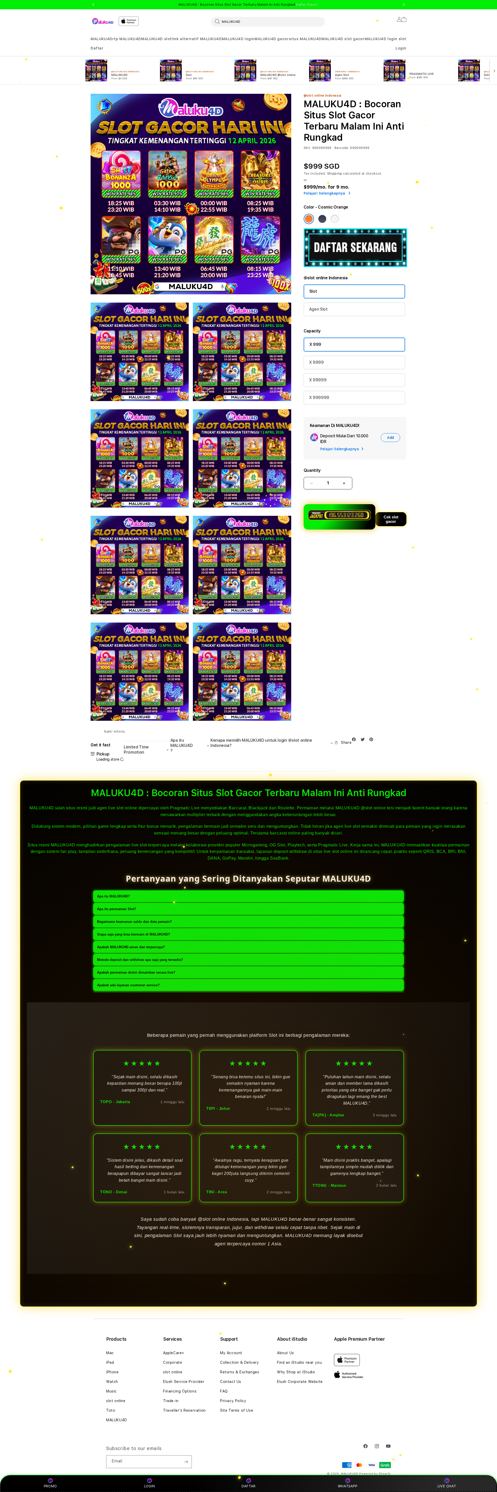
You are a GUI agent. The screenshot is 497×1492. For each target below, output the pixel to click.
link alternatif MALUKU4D (197, 39)
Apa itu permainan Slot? (116, 909)
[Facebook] (355, 740)
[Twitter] (364, 740)
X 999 (315, 344)
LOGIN (149, 1486)
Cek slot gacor (391, 519)
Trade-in (171, 1401)
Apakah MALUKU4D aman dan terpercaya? (131, 947)
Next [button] (403, 4)
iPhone (112, 1372)
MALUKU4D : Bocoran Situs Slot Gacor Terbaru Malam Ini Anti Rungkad (248, 4)
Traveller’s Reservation (184, 1410)
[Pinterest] (372, 740)
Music (111, 1391)
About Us (285, 1353)
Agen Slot (318, 309)
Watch (112, 1382)
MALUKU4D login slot (385, 39)
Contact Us (230, 1382)
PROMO (50, 1486)
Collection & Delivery (239, 1362)
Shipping (334, 173)
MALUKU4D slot (156, 39)
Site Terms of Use (236, 1410)
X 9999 (316, 362)
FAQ (224, 1391)
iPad (110, 1362)
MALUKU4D (101, 39)
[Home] (102, 21)
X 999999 (319, 397)
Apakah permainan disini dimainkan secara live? (136, 972)
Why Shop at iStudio (296, 1372)
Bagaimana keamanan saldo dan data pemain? (134, 922)
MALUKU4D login (238, 39)
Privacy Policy (233, 1401)
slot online (116, 1401)
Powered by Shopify (375, 1473)
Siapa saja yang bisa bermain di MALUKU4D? (133, 934)
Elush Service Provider (183, 1382)
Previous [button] (93, 4)
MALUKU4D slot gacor (342, 39)
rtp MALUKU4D (126, 39)
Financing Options (179, 1391)
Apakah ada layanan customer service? (128, 985)
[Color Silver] (335, 219)
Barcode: (341, 148)
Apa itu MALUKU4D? (113, 896)
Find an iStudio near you (299, 1362)
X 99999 (318, 379)
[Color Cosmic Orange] (309, 219)
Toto (110, 1410)
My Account (231, 1353)
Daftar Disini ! (307, 4)
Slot (313, 291)
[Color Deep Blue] (322, 219)
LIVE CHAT (446, 1486)
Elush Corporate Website (300, 1382)
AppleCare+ (173, 1353)
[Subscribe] (186, 1461)
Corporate (172, 1362)
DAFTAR (248, 1486)
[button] (101, 39)
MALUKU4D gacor (271, 39)
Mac (110, 1353)
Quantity (312, 470)
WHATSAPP (347, 1486)
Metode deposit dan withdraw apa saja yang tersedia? (140, 960)
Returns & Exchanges (239, 1372)
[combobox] (268, 21)
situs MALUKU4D (305, 39)
